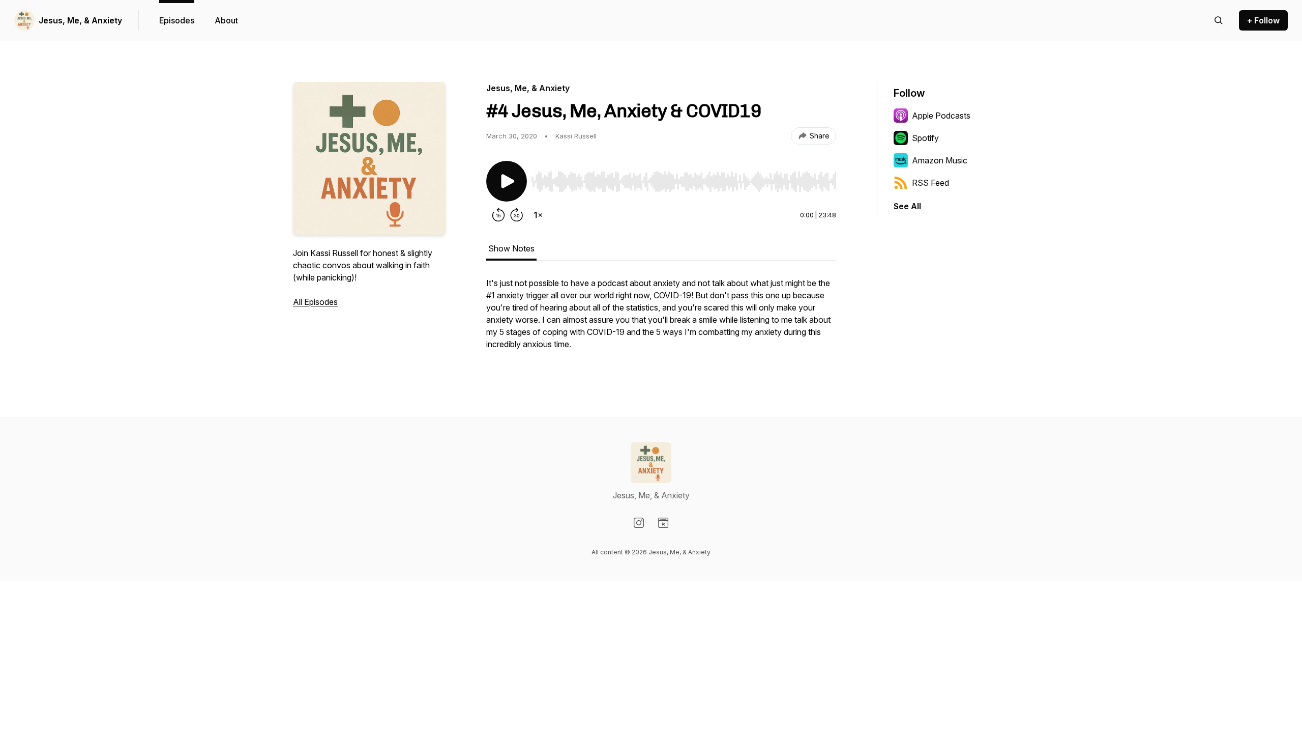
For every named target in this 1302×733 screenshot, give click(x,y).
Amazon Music (939, 160)
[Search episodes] (1219, 20)
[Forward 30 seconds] (517, 215)
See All (907, 206)
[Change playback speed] (538, 215)
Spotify (925, 138)
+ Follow (1263, 20)
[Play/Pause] (506, 181)
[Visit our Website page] (663, 523)
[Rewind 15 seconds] (498, 215)
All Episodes (315, 302)
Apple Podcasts (941, 115)
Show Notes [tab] (511, 248)
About (226, 20)
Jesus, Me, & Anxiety (80, 20)
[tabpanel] (661, 318)
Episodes (176, 20)
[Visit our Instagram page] (639, 523)
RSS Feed (930, 183)
